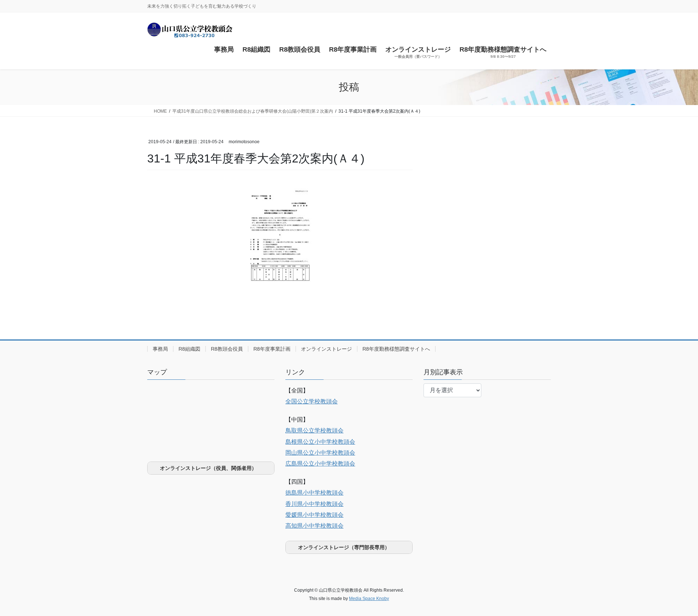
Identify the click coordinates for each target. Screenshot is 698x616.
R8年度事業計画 (271, 349)
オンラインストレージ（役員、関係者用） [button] (208, 468)
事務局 (160, 349)
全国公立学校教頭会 (311, 401)
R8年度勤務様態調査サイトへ (396, 349)
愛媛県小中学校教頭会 (314, 515)
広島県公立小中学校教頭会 (320, 463)
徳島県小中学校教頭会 (314, 493)
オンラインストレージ (326, 349)
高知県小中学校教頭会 (314, 526)
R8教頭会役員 (227, 349)
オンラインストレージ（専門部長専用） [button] (344, 547)
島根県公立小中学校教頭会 (320, 442)
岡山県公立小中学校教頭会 (320, 453)
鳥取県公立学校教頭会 (314, 430)
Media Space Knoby (369, 598)
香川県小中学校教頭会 (314, 504)
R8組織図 (189, 349)
